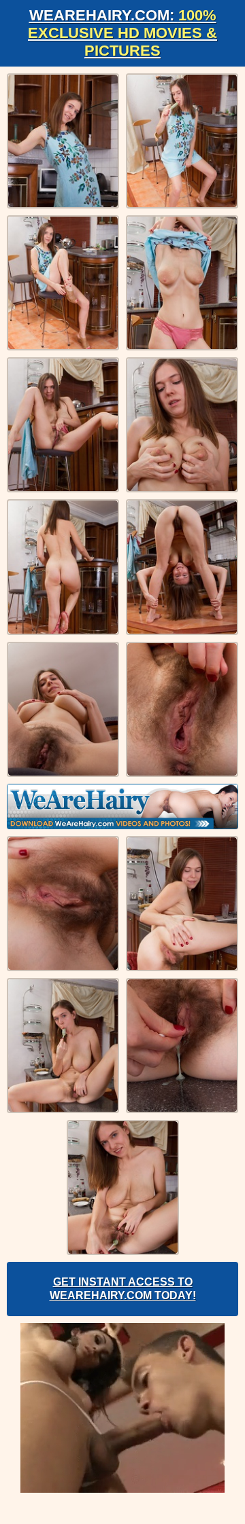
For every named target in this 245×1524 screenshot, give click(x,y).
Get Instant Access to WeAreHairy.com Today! (123, 1288)
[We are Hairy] (122, 806)
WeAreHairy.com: (122, 33)
